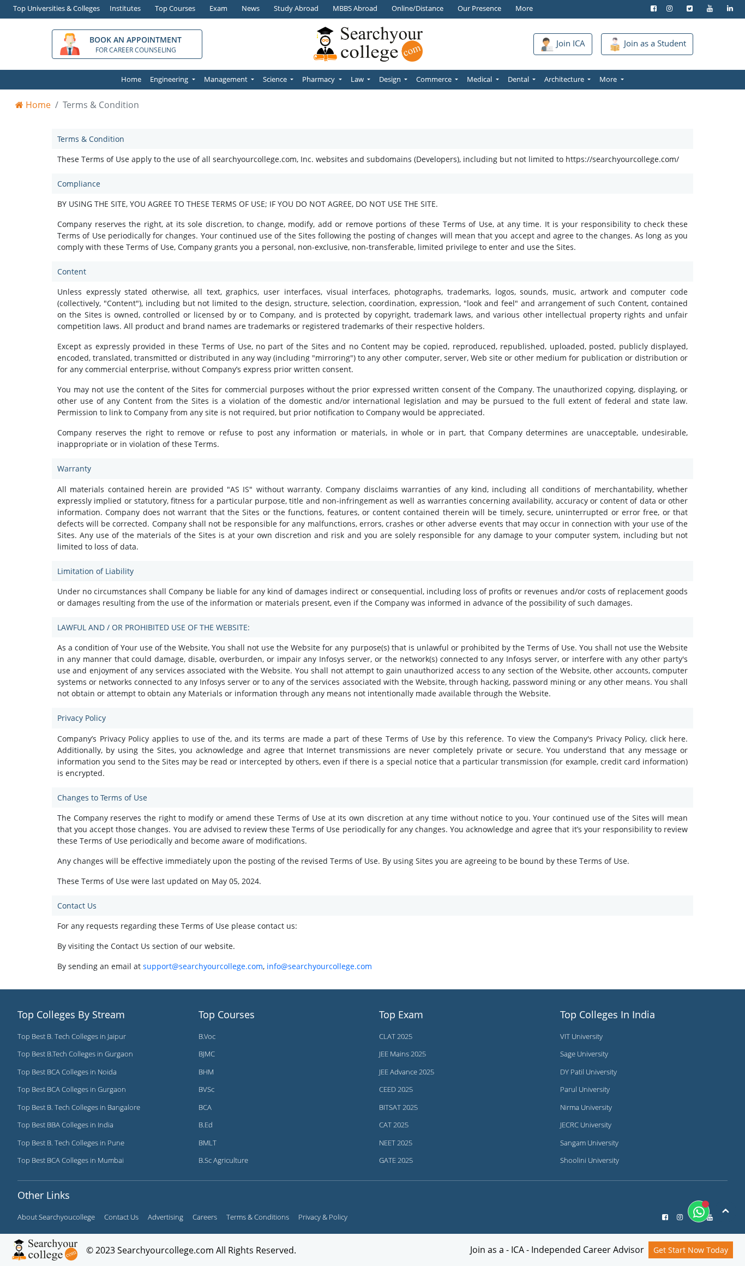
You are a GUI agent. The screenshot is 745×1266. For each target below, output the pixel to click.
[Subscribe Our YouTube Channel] (707, 8)
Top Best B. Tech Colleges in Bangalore (78, 1107)
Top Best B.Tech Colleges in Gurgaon (75, 1054)
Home (131, 79)
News (251, 8)
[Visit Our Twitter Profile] (687, 8)
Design (390, 79)
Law (358, 79)
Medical (480, 79)
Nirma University (586, 1107)
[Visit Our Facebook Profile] (651, 8)
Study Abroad (296, 8)
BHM (206, 1072)
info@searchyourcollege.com (319, 966)
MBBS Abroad (355, 8)
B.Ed (206, 1125)
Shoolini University (589, 1160)
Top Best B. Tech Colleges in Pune (70, 1143)
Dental (519, 79)
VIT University (581, 1036)
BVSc (206, 1089)
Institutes (125, 8)
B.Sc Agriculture (223, 1160)
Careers (205, 1217)
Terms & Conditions (257, 1217)
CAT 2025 (393, 1125)
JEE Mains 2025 (402, 1054)
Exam (218, 8)
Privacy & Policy (322, 1217)
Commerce (434, 79)
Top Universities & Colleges (56, 8)
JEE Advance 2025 (406, 1072)
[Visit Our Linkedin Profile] (727, 8)
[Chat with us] (699, 1211)
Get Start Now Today (690, 1250)
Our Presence (479, 8)
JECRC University (585, 1125)
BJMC (207, 1054)
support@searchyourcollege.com (203, 966)
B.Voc (207, 1036)
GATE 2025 (396, 1160)
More (524, 8)
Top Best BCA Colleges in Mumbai (70, 1160)
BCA (205, 1107)
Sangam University (589, 1143)
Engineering (170, 79)
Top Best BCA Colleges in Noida (67, 1072)
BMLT (208, 1143)
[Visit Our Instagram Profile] (666, 8)
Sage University (584, 1054)
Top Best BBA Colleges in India (65, 1125)
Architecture (565, 79)
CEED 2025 (396, 1089)
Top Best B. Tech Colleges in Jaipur (71, 1036)
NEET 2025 (395, 1143)
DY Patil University (588, 1072)
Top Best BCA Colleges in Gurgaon (71, 1089)
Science (276, 79)
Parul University (585, 1089)
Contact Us (121, 1217)
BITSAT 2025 (398, 1107)
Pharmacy (319, 79)
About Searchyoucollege (56, 1217)
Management (226, 79)
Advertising (165, 1217)
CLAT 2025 (395, 1036)
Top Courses (175, 8)
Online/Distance (417, 8)
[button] (562, 44)
